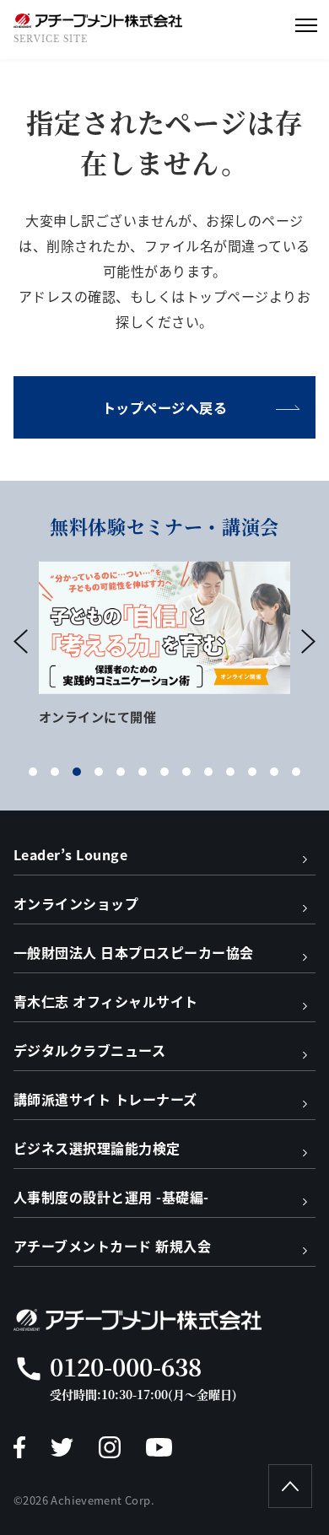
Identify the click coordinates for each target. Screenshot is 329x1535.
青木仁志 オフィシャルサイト (105, 1001)
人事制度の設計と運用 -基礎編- (111, 1197)
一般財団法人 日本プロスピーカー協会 (133, 952)
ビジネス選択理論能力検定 (97, 1148)
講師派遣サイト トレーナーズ (105, 1099)
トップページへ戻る (164, 407)
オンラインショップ (75, 903)
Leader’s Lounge (70, 854)
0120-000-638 (126, 1366)
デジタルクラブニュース (89, 1050)
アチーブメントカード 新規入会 (112, 1246)
